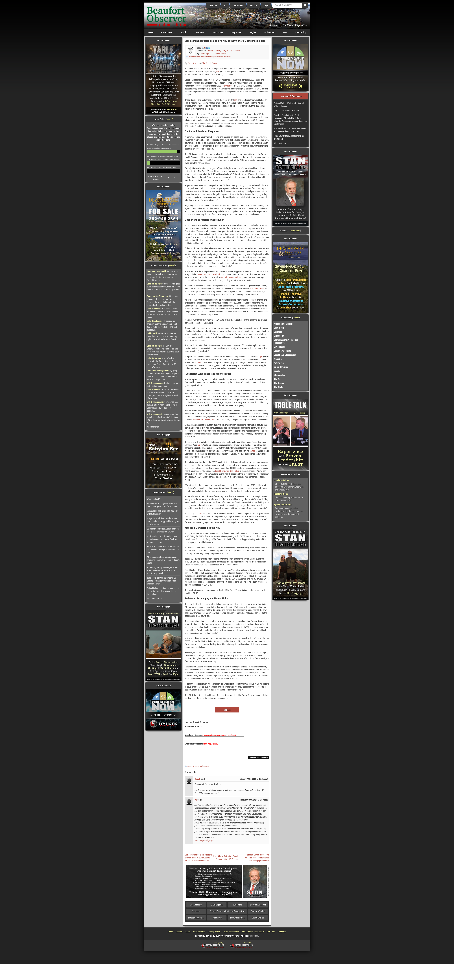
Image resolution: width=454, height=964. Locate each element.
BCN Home (237, 904)
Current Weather (258, 911)
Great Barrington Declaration (227, 471)
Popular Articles (281, 494)
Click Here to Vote (155, 176)
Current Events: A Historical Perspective (227, 911)
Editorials (228, 856)
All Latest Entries (154, 598)
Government (166, 32)
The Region (279, 383)
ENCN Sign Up (217, 904)
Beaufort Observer (258, 904)
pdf (235, 100)
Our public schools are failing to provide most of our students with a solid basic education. (198, 857)
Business (200, 32)
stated (252, 451)
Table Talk (213, 5)
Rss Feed (271, 931)
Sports (277, 371)
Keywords (282, 931)
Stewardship (300, 32)
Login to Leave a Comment (198, 766)
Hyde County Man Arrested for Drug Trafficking (289, 137)
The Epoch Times (209, 63)
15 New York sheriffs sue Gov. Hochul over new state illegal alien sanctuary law (163, 549)
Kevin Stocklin (194, 63)
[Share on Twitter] (209, 47)
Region (253, 32)
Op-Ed (183, 32)
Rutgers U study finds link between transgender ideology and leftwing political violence (163, 521)
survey (199, 513)
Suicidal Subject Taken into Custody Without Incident (162, 512)
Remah (197, 779)
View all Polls (172, 178)
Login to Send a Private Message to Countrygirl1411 (210, 56)
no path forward (257, 288)
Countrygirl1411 (207, 53)
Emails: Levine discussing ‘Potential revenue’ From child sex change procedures (256, 857)
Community (218, 32)
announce (228, 86)
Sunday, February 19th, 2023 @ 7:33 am (223, 50)
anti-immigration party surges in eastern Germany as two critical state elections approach (163, 570)
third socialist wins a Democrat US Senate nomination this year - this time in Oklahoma (161, 581)
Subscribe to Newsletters (253, 931)
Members (253, 5)
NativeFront (269, 32)
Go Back (227, 710)
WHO (218, 71)
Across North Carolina (283, 324)
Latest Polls (217, 917)
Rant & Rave (218, 856)
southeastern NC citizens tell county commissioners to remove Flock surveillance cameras (162, 539)
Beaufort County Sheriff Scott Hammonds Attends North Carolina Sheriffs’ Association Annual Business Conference (290, 119)
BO (225, 5)
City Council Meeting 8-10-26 (286, 110)
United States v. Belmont (231, 277)
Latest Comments (195, 917)
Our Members (196, 904)
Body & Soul (236, 32)
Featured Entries (237, 917)
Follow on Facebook (231, 931)
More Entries (221, 53)
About (187, 931)
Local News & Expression (285, 355)
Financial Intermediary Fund (204, 419)
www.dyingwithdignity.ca (204, 840)
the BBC (198, 362)
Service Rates (199, 931)
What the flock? (153, 499)
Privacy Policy (214, 931)
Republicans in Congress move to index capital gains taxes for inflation (162, 505)
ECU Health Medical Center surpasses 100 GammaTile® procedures (290, 130)
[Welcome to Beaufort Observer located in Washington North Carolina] (167, 15)
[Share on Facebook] (207, 47)
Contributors (238, 5)
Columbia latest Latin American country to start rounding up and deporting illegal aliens (163, 591)
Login (266, 5)
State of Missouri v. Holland (208, 274)
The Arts (278, 379)
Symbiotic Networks (282, 504)
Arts (285, 32)
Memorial (278, 359)
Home (150, 32)
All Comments (153, 427)
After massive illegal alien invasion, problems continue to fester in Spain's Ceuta (163, 560)
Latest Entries (258, 917)
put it (200, 445)
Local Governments (282, 351)
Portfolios (196, 911)
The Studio (278, 387)
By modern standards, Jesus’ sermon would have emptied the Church (163, 530)
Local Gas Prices (281, 480)
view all (169, 119)
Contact (179, 931)
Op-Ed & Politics (231, 859)
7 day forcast (294, 230)
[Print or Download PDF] (203, 47)
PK (195, 800)
